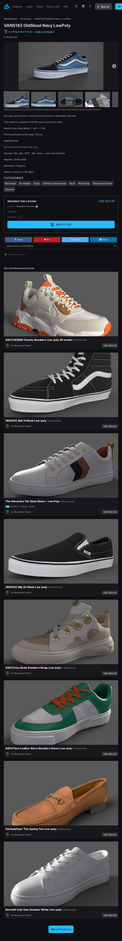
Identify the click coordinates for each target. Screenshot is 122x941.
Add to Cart (64, 224)
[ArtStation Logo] (6, 6)
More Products (61, 929)
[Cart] (83, 6)
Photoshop (84, 183)
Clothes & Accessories (54, 183)
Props (37, 183)
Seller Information (44, 31)
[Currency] (90, 6)
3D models (24, 183)
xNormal (9, 189)
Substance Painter (102, 183)
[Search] (76, 6)
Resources (11, 37)
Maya (72, 183)
